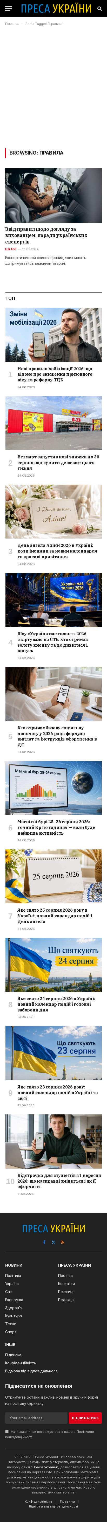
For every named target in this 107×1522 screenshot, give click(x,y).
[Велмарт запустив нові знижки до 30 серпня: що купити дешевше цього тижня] (53, 423)
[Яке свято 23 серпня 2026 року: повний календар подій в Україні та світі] (53, 1053)
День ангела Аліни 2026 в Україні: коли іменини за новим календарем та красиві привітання (57, 551)
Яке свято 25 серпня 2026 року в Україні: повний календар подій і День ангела (54, 915)
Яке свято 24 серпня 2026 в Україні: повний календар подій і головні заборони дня (56, 1004)
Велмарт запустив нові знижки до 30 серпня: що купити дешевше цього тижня (58, 462)
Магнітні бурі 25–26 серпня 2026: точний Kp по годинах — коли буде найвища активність (56, 827)
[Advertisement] (53, 86)
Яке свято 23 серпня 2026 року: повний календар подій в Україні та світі (57, 1092)
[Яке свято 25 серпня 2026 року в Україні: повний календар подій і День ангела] (53, 876)
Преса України (44, 1467)
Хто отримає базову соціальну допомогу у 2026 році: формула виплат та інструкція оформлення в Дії (57, 736)
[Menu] (8, 8)
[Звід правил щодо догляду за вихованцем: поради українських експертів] (53, 195)
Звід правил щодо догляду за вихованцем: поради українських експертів (46, 235)
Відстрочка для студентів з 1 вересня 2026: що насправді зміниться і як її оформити (59, 1181)
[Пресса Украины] (56, 8)
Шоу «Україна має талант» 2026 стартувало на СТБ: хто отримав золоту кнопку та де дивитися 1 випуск (52, 642)
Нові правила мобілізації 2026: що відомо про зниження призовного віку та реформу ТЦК (54, 374)
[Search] (99, 8)
